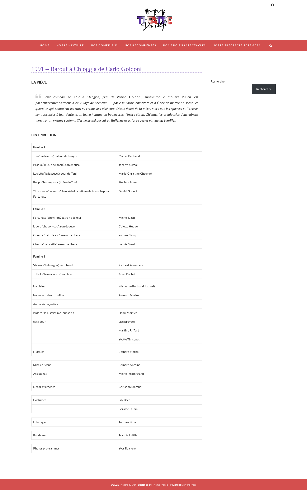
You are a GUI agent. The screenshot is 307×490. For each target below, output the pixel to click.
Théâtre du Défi (127, 484)
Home (45, 45)
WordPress (190, 484)
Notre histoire (70, 45)
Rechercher (218, 81)
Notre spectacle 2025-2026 (237, 45)
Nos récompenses (140, 45)
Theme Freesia (160, 484)
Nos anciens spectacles (184, 45)
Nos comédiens (104, 45)
